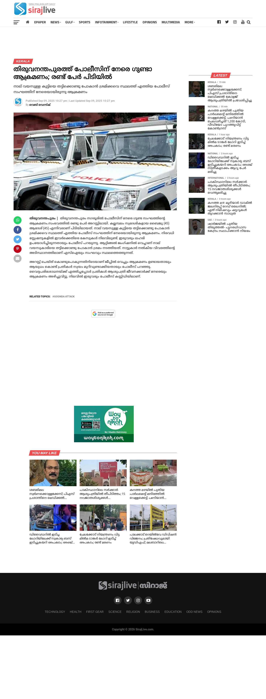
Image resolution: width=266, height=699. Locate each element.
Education (173, 611)
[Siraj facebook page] (118, 600)
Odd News (194, 611)
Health (75, 611)
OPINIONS (150, 22)
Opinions (214, 611)
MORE (189, 22)
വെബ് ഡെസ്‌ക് (39, 105)
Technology (55, 611)
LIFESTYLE (130, 22)
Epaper (40, 22)
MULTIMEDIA (171, 22)
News (54, 22)
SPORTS (84, 22)
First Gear (95, 611)
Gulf (69, 22)
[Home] (28, 22)
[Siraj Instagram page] (138, 600)
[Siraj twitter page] (128, 600)
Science (115, 611)
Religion (133, 611)
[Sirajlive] (133, 589)
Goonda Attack (64, 296)
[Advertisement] (179, 9)
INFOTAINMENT (106, 22)
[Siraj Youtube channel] (148, 600)
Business (152, 611)
